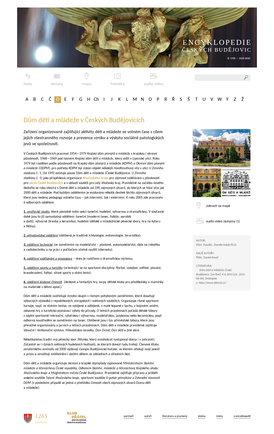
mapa (86, 84)
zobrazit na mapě (218, 206)
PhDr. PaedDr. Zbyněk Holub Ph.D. (216, 245)
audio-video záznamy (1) (223, 221)
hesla (28, 84)
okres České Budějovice (46, 183)
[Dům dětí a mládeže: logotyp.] (236, 183)
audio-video (153, 84)
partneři (129, 416)
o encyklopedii (242, 416)
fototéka (118, 84)
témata (57, 84)
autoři (148, 416)
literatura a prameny (174, 416)
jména (202, 416)
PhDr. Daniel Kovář (207, 257)
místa (219, 416)
